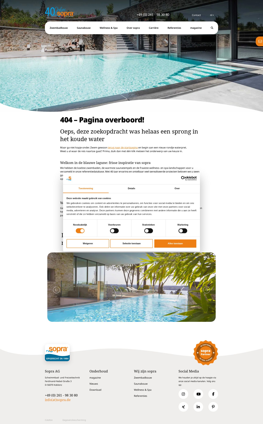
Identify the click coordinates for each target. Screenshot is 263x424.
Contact (196, 15)
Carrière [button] (153, 28)
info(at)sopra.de (58, 399)
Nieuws (93, 383)
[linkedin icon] (198, 407)
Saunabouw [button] (84, 28)
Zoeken (212, 30)
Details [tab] (131, 188)
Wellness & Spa (142, 389)
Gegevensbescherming (74, 420)
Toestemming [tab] (86, 188)
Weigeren (88, 243)
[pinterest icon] (213, 407)
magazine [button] (196, 28)
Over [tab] (177, 188)
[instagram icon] (183, 394)
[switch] (114, 230)
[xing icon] (183, 407)
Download (95, 389)
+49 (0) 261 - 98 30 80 (153, 14)
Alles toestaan (175, 243)
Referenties (174, 28)
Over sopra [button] (133, 28)
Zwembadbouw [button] (59, 28)
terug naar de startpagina (123, 147)
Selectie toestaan (132, 243)
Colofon (49, 420)
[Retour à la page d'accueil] (64, 12)
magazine (95, 377)
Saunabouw (141, 383)
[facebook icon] (213, 394)
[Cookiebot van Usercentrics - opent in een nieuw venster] (183, 178)
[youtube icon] (198, 394)
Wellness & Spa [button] (108, 28)
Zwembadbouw (143, 377)
